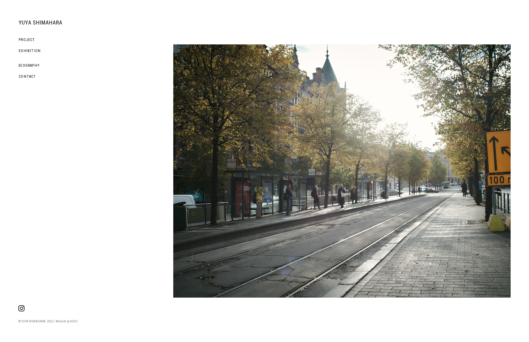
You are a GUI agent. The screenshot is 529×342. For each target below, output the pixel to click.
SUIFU (73, 321)
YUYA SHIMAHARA (40, 22)
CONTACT (27, 76)
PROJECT (27, 40)
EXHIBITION (30, 51)
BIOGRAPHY (29, 65)
